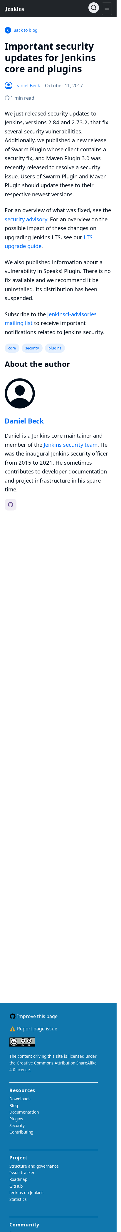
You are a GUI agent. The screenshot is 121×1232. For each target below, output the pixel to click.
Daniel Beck (24, 421)
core (12, 348)
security (32, 348)
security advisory (26, 219)
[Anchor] (90, 68)
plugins (54, 348)
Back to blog (26, 30)
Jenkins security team (71, 444)
